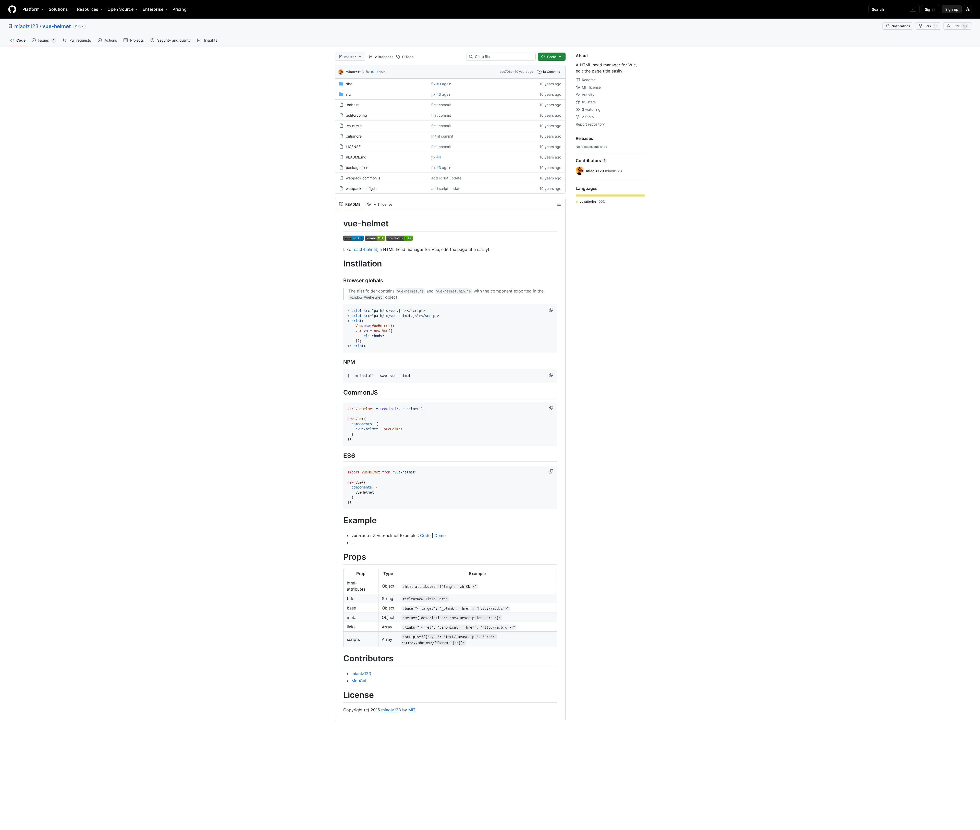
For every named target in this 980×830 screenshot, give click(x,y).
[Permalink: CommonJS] (339, 392)
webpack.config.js (361, 188)
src (348, 94)
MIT (411, 709)
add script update (446, 178)
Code (425, 535)
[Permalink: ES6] (339, 455)
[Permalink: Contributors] (339, 658)
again (381, 72)
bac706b (506, 72)
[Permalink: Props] (339, 556)
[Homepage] (12, 9)
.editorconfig (356, 115)
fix (368, 72)
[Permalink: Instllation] (339, 263)
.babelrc (353, 105)
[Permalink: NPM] (339, 361)
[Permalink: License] (339, 695)
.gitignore (354, 136)
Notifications (901, 26)
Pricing (180, 9)
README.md (356, 157)
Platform (31, 9)
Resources (87, 9)
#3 (373, 72)
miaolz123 (26, 26)
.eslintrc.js (354, 126)
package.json (357, 167)
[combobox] (503, 56)
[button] (551, 309)
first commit (441, 105)
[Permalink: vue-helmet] (339, 223)
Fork (930, 26)
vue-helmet (56, 26)
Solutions (58, 9)
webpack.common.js (363, 178)
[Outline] (559, 204)
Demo (440, 535)
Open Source (120, 9)
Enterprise (153, 9)
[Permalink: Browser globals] (339, 280)
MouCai (358, 680)
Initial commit (442, 136)
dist (349, 84)
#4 (438, 157)
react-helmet (364, 249)
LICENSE (353, 146)
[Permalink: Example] (339, 520)
